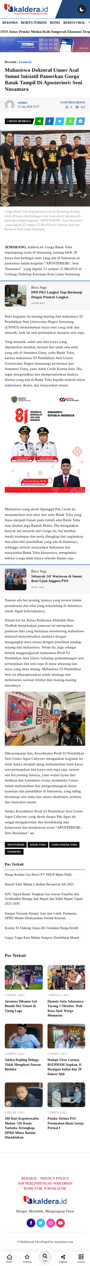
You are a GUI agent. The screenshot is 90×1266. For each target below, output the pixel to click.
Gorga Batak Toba (64, 844)
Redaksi (28, 1178)
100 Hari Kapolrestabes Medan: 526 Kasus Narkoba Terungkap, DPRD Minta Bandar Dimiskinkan (22, 1128)
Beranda (11, 62)
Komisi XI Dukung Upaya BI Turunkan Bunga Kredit (41, 928)
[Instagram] (50, 1223)
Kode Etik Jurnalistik (45, 1188)
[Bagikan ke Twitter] (60, 121)
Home (9, 1261)
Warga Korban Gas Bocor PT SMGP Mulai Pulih (38, 874)
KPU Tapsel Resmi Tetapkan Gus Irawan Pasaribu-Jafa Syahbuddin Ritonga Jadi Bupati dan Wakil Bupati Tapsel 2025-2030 (44, 898)
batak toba (38, 844)
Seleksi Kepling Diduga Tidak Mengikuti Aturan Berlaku (23, 1064)
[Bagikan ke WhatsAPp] (70, 121)
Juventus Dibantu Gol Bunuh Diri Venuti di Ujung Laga (21, 1006)
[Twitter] (40, 1223)
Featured (25, 62)
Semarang (14, 851)
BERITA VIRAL (74, 22)
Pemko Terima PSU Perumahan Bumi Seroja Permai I (66, 1123)
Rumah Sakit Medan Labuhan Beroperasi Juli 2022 (39, 884)
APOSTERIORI (15, 844)
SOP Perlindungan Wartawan (45, 1183)
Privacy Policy (54, 1178)
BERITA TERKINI (34, 22)
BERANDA (10, 22)
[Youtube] (60, 1223)
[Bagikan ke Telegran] (80, 121)
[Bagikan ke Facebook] (50, 121)
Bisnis (55, 22)
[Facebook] (30, 1223)
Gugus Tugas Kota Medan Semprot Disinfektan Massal (42, 937)
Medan (80, 102)
